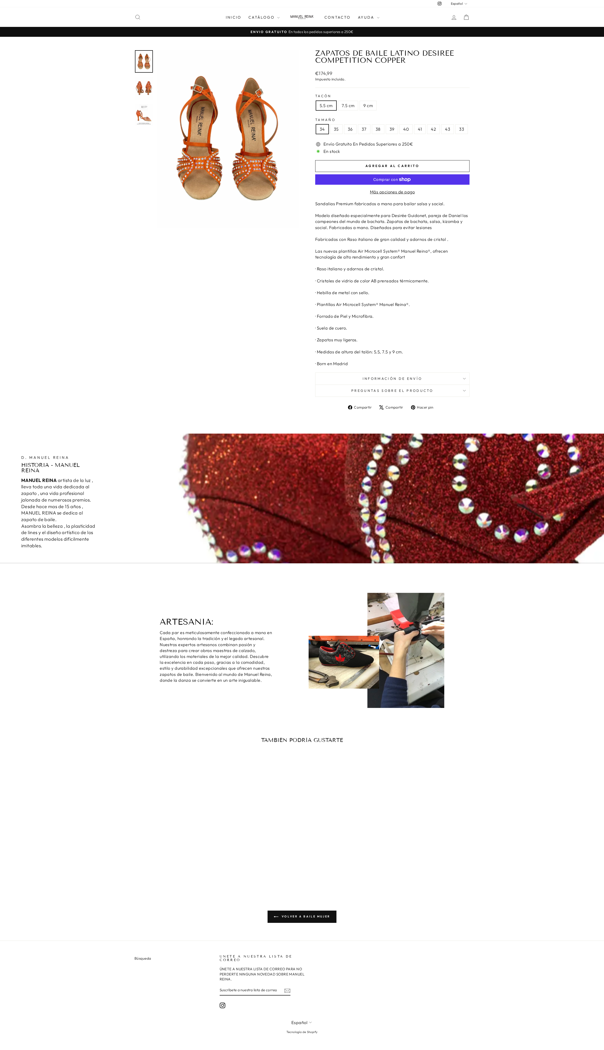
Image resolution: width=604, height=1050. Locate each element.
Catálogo (262, 17)
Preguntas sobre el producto (392, 391)
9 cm (368, 105)
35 (336, 129)
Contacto (337, 17)
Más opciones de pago (392, 192)
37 (364, 129)
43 (447, 129)
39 (392, 129)
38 (378, 129)
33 (461, 129)
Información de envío (392, 378)
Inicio (233, 17)
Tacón (323, 96)
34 (322, 129)
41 (420, 129)
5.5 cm (326, 105)
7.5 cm (348, 105)
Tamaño (325, 120)
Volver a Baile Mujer (305, 916)
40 (406, 129)
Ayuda (367, 17)
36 (350, 129)
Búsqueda (142, 958)
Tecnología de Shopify (301, 1032)
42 (433, 129)
